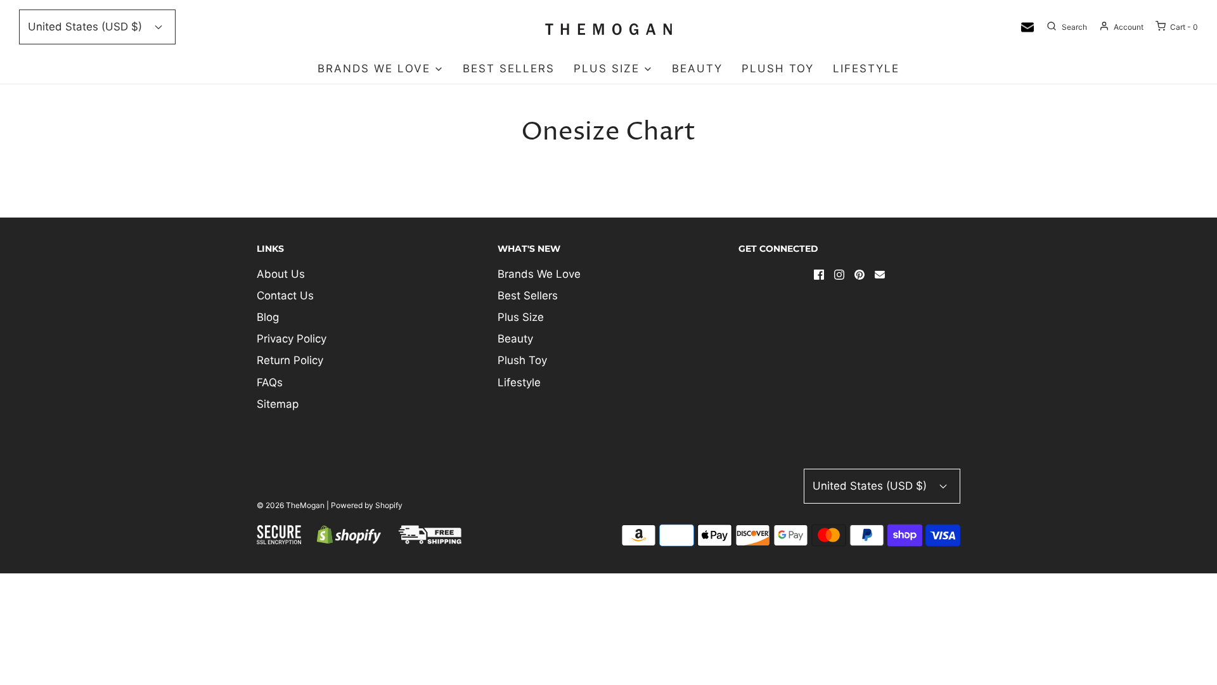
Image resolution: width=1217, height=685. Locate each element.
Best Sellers (509, 68)
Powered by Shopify (366, 505)
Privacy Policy (291, 338)
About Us (281, 274)
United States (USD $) (86, 26)
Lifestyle (866, 68)
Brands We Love (539, 274)
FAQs (270, 382)
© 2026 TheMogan (291, 505)
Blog (268, 317)
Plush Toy (778, 68)
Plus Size (521, 317)
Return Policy (290, 360)
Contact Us (285, 295)
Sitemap (278, 404)
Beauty (697, 68)
